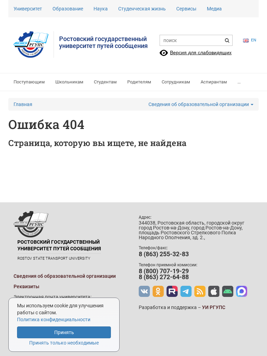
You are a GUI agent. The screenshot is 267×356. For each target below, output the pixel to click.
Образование (67, 8)
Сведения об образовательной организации (199, 104)
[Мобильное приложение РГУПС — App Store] (213, 291)
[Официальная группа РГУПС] (144, 291)
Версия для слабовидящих (201, 52)
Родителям (139, 81)
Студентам (105, 81)
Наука (101, 8)
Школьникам (69, 81)
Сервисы (186, 8)
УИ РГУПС (213, 307)
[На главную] (34, 44)
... (239, 81)
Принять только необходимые (64, 343)
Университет (28, 8)
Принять (64, 332)
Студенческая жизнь (142, 8)
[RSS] (199, 291)
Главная (23, 104)
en (253, 40)
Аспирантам (214, 81)
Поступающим (29, 81)
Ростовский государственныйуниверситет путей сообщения (103, 42)
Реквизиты (26, 286)
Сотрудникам (176, 81)
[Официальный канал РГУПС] (172, 291)
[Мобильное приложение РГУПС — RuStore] (227, 291)
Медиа (214, 8)
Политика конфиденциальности (53, 319)
